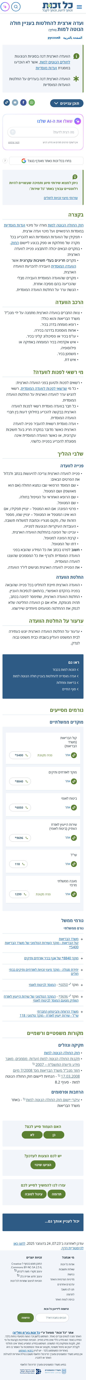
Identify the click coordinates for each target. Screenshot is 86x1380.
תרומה (56, 1194)
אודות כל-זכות (67, 1264)
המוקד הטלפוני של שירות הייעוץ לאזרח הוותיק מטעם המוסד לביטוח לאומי (41, 998)
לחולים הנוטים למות (55, 61)
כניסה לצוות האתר (64, 1299)
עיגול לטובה (33, 1194)
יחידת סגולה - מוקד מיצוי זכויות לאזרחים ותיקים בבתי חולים (43, 971)
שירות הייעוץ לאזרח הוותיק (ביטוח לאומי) (63, 826)
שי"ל (74, 855)
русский (54, 38)
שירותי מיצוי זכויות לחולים (61, 198)
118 (17, 864)
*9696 (19, 838)
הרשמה (26, 1317)
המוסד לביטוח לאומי (42, 984)
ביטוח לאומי (69, 798)
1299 (18, 894)
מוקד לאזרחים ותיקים (63, 772)
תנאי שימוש (13, 142)
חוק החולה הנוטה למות (65, 225)
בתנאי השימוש (26, 1350)
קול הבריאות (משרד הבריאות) (68, 742)
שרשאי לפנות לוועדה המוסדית (44, 388)
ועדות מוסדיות (46, 67)
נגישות (71, 1274)
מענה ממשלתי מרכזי (67, 883)
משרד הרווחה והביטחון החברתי (57, 1011)
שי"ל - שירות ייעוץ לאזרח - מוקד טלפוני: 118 (49, 1015)
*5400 (19, 755)
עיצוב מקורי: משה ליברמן (29, 1271)
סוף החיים (69, 689)
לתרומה (70, 1294)
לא (32, 1135)
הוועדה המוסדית (63, 266)
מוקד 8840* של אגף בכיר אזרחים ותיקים (51, 958)
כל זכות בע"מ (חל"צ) (26, 1333)
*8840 (19, 781)
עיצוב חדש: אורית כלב (31, 1276)
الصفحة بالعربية (72, 38)
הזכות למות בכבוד (64, 669)
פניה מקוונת (45, 755)
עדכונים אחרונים (65, 1284)
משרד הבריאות (68, 939)
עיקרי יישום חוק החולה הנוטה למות (53, 1099)
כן (54, 1135)
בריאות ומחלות (66, 682)
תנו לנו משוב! (67, 1289)
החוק (15, 242)
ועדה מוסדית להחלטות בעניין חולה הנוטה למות (44, 676)
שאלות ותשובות (66, 1269)
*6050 (19, 807)
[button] (79, 7)
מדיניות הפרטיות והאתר (62, 1279)
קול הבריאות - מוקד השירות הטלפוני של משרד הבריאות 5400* (41, 945)
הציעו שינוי (43, 1164)
